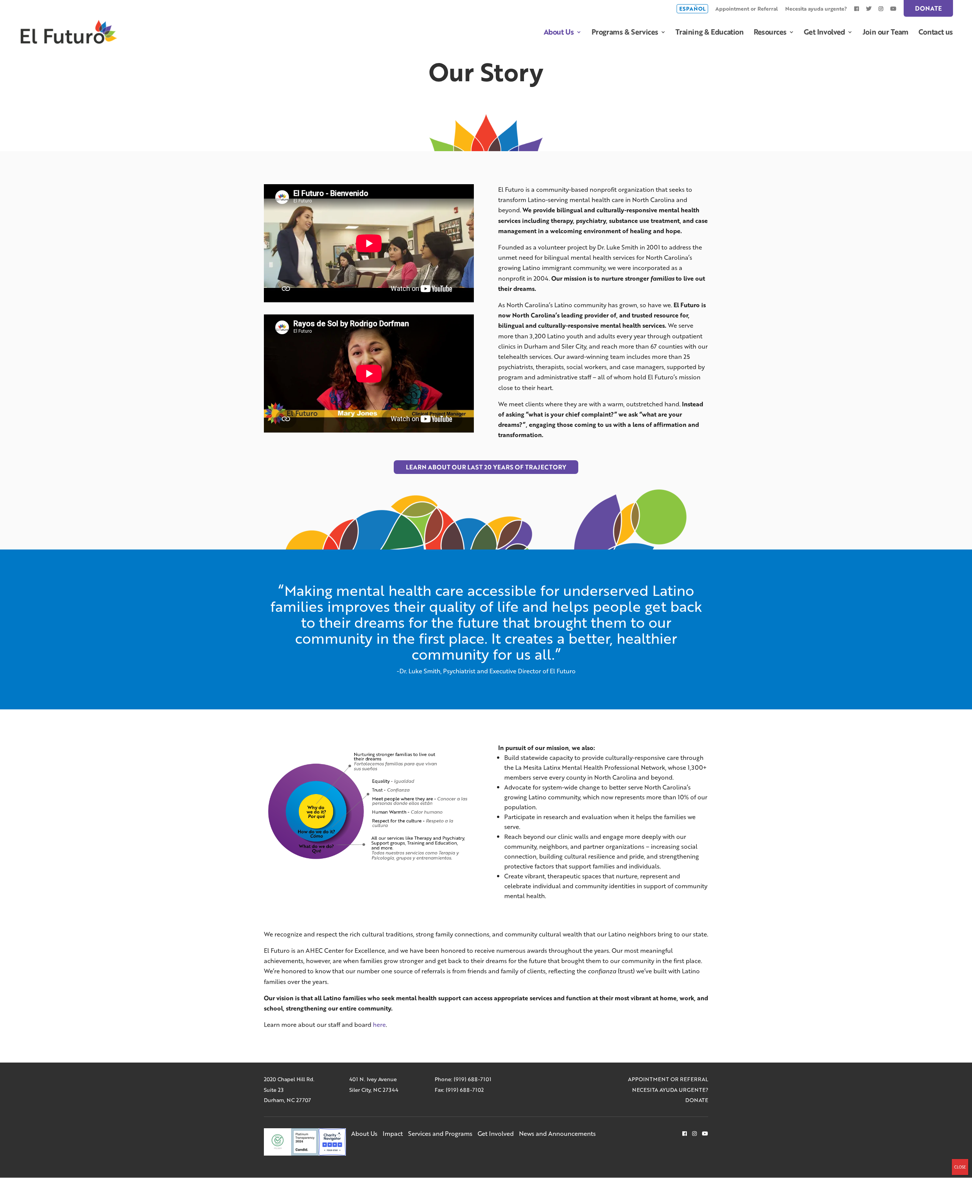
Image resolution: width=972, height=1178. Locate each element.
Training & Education (709, 33)
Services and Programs (440, 1133)
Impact (393, 1133)
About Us (559, 33)
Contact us (935, 33)
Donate (928, 8)
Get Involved (824, 33)
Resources (770, 33)
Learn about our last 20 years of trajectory (486, 467)
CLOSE (960, 1167)
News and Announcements (557, 1133)
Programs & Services (625, 33)
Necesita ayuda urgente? (816, 9)
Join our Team (886, 33)
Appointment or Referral (746, 9)
